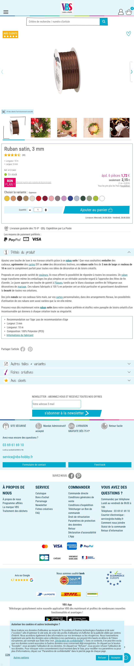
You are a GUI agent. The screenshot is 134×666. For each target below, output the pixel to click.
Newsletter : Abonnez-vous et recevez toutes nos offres (67, 396)
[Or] (26, 198)
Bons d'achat (42, 497)
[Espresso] (19, 198)
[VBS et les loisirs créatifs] (67, 7)
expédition (125, 186)
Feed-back (99, 464)
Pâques (58, 282)
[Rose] (51, 198)
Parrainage (41, 501)
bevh (81, 573)
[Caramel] (13, 198)
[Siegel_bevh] (70, 580)
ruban (69, 260)
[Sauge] (89, 198)
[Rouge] (38, 198)
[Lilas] (64, 198)
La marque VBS (11, 507)
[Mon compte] (121, 12)
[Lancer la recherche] (104, 21)
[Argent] (57, 198)
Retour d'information (112, 530)
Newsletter (41, 505)
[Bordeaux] (45, 198)
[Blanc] (102, 198)
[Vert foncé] (83, 198)
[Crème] (32, 198)
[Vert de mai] (95, 198)
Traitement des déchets (15, 511)
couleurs (43, 274)
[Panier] (129, 12)
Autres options (21, 657)
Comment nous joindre (113, 522)
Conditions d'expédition (80, 505)
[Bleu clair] (76, 198)
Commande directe (78, 493)
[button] (4, 72)
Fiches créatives (44, 509)
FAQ (37, 513)
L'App (71, 536)
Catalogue (40, 493)
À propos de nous (12, 499)
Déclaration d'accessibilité (82, 532)
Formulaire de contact (34, 464)
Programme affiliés (13, 503)
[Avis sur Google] (22, 578)
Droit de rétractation (79, 516)
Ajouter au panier (93, 210)
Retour (71, 528)
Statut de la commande (113, 526)
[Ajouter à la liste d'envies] (129, 34)
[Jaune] (7, 198)
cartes (32, 264)
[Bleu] (70, 198)
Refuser (102, 657)
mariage (22, 286)
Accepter (115, 657)
